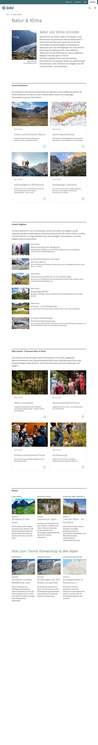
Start (7, 14)
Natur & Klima (17, 14)
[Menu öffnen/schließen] (95, 8)
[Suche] (89, 8)
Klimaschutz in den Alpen (58, 551)
